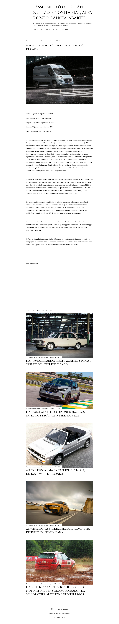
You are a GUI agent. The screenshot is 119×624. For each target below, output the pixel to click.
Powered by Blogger (61, 609)
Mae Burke (66, 613)
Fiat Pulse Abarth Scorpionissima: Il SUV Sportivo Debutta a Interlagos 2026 (56, 413)
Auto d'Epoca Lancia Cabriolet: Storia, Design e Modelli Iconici (55, 472)
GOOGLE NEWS (52, 30)
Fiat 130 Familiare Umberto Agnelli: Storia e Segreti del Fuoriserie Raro (58, 362)
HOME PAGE (38, 30)
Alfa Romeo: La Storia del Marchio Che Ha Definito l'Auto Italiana (58, 530)
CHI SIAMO (64, 30)
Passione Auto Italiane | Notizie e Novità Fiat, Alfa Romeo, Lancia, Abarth (62, 12)
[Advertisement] (59, 287)
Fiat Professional (39, 264)
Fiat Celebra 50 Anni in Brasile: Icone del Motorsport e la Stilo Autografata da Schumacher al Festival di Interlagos (56, 590)
